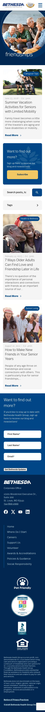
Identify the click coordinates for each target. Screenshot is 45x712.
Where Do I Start (16, 532)
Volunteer (12, 548)
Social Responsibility (19, 564)
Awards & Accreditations (21, 553)
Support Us (13, 542)
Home (10, 526)
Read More (11, 135)
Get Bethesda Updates (15, 470)
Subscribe (22, 174)
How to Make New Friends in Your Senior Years (21, 354)
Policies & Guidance (19, 559)
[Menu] (40, 5)
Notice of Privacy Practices (16, 700)
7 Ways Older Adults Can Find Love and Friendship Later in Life (22, 265)
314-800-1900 (11, 504)
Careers (12, 537)
